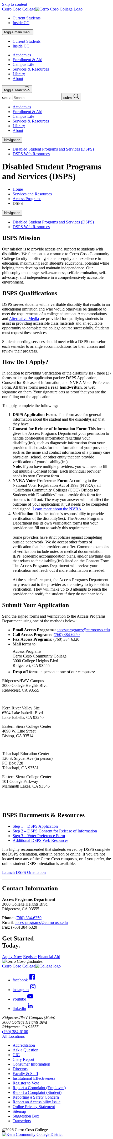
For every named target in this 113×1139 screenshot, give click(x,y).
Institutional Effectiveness (34, 1078)
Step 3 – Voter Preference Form (39, 835)
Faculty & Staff (25, 1073)
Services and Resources (32, 194)
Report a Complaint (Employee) (39, 1087)
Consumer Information (31, 1064)
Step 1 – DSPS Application (35, 826)
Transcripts (22, 1121)
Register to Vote (26, 1083)
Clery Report (23, 1059)
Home (18, 189)
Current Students (26, 18)
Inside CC (21, 22)
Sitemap (19, 1111)
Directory (20, 1069)
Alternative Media (24, 318)
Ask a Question (25, 1050)
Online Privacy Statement (34, 1106)
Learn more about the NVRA (57, 509)
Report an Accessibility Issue (36, 1102)
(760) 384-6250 (67, 634)
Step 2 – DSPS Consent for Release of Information (55, 831)
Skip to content (14, 4)
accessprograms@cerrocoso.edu (83, 630)
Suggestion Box (26, 1116)
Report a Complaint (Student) (37, 1092)
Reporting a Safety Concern (36, 1097)
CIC (16, 1054)
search (7, 97)
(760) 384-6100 (15, 1031)
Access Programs (27, 198)
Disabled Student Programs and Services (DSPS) (53, 149)
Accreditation (24, 1045)
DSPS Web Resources (31, 154)
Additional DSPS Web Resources (40, 840)
